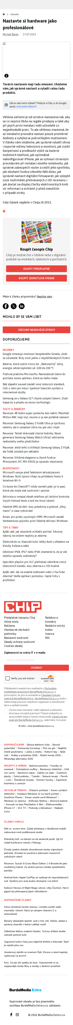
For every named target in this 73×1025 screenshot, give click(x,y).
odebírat (36, 667)
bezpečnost (11, 468)
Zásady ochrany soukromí (19, 641)
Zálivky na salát (45, 772)
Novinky (8, 349)
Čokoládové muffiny (26, 769)
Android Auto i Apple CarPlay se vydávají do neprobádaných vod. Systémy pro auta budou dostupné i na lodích (36, 879)
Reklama (9, 625)
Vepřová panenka (38, 765)
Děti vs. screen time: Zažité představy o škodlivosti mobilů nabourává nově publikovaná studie (35, 830)
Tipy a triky (10, 527)
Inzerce (49, 633)
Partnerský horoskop (29, 748)
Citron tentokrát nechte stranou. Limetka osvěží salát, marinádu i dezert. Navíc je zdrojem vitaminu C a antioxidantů (32, 910)
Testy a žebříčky (14, 409)
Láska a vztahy (34, 751)
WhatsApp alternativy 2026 (18, 758)
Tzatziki (35, 776)
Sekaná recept (50, 776)
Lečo (8, 779)
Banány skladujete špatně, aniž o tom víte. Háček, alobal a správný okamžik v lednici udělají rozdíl (35, 922)
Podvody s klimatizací (40, 808)
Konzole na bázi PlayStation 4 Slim (24, 804)
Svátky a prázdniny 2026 (24, 755)
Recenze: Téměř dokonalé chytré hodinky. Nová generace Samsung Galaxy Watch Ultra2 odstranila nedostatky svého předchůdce (33, 437)
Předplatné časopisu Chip (19, 617)
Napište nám (44, 296)
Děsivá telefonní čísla (38, 744)
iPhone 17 (9, 808)
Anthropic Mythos (38, 801)
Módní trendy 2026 (50, 755)
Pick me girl (49, 748)
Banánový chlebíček (51, 769)
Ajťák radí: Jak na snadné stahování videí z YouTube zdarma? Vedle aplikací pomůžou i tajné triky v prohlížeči (34, 576)
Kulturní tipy (50, 751)
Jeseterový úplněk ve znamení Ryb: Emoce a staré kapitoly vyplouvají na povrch (36, 954)
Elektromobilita (54, 804)
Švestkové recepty (24, 779)
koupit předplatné (36, 268)
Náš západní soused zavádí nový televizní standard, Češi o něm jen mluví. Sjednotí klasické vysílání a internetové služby (34, 388)
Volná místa (11, 621)
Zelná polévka (21, 776)
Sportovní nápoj (25, 772)
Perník (64, 776)
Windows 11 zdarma (15, 801)
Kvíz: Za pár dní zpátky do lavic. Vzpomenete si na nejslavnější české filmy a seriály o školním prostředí (32, 964)
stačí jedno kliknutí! (26, 106)
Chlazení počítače (38, 790)
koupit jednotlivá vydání (36, 278)
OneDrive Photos (13, 797)
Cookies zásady (13, 645)
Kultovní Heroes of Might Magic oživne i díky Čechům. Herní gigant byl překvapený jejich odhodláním (36, 890)
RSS (47, 637)
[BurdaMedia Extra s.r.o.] (22, 607)
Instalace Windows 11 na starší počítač (38, 793)
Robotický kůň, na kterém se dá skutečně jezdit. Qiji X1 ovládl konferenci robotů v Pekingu (33, 841)
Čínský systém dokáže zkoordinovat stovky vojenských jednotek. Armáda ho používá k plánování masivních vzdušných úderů (33, 853)
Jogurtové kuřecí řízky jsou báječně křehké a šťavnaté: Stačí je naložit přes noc (36, 943)
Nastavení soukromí (16, 637)
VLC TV (22, 808)
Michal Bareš (11, 34)
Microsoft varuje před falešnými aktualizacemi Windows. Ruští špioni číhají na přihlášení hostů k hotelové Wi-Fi (33, 476)
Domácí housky (44, 779)
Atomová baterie (59, 801)
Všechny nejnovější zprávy (36, 329)
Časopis (15, 14)
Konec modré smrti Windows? (41, 797)
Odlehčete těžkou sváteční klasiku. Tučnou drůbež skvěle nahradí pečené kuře (35, 933)
